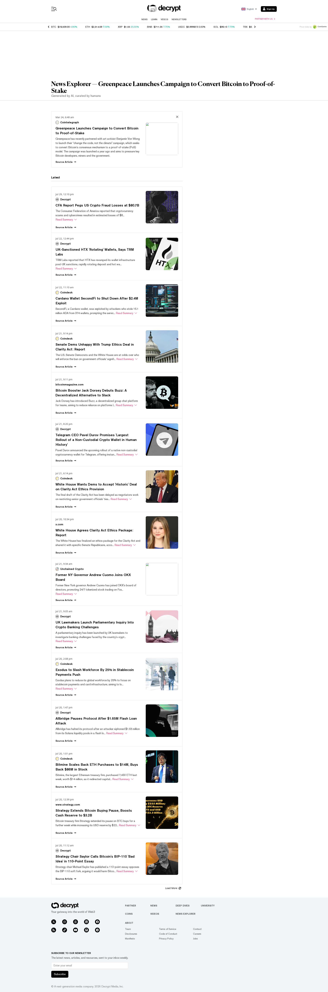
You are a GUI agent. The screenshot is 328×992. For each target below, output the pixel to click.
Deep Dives (182, 905)
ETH (87, 26)
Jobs (195, 938)
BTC (53, 26)
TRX (245, 26)
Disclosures (131, 933)
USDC (181, 26)
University (208, 905)
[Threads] (75, 921)
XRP (120, 26)
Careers (197, 933)
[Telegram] (97, 930)
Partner (130, 905)
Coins (129, 913)
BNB (149, 26)
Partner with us (264, 19)
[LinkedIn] (86, 921)
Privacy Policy (166, 938)
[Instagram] (64, 921)
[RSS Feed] (53, 930)
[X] (53, 921)
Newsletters (179, 19)
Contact (197, 929)
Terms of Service (167, 929)
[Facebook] (97, 921)
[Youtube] (75, 930)
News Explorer (185, 913)
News (144, 19)
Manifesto (130, 938)
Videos (164, 19)
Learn (154, 19)
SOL (216, 26)
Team (128, 929)
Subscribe (60, 974)
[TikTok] (64, 930)
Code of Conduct (168, 933)
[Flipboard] (86, 930)
